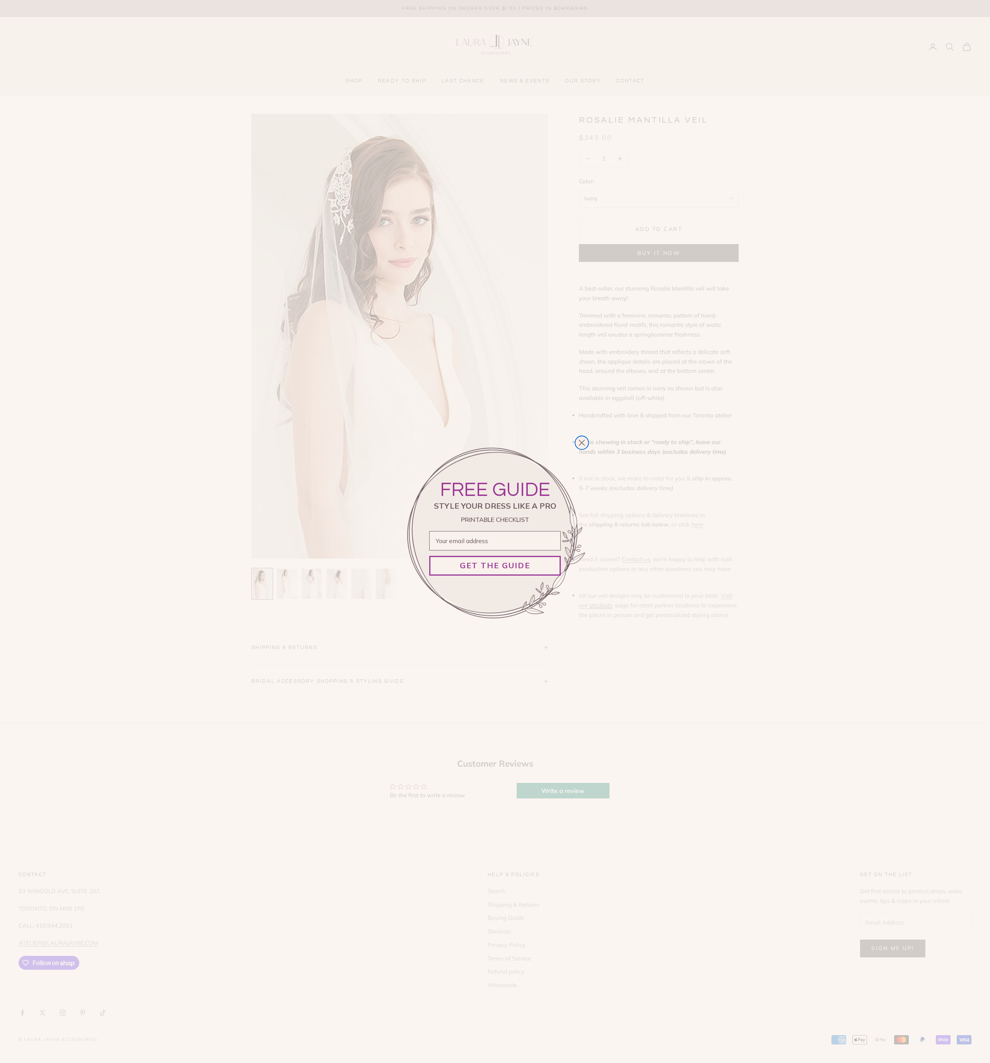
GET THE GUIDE (495, 565)
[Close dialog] (582, 442)
